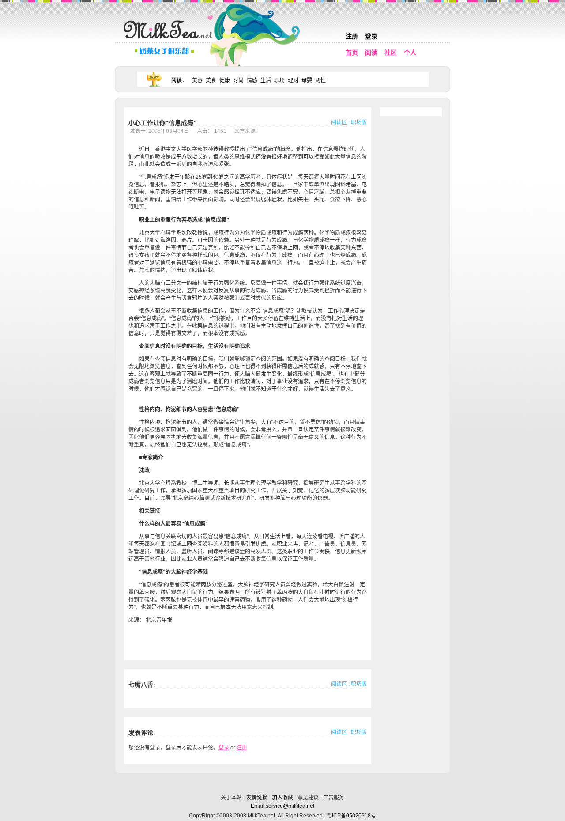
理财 (293, 80)
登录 (371, 36)
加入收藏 (282, 798)
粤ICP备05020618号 (351, 816)
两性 (320, 80)
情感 (252, 80)
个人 (410, 52)
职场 (279, 80)
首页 (352, 52)
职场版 (359, 122)
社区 (390, 52)
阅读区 (339, 122)
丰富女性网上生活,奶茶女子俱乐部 (170, 40)
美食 (211, 80)
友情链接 (256, 798)
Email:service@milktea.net (282, 806)
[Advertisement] (283, 782)
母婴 (306, 80)
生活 (265, 80)
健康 (224, 80)
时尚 (238, 80)
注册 (352, 36)
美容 (197, 80)
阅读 (371, 52)
